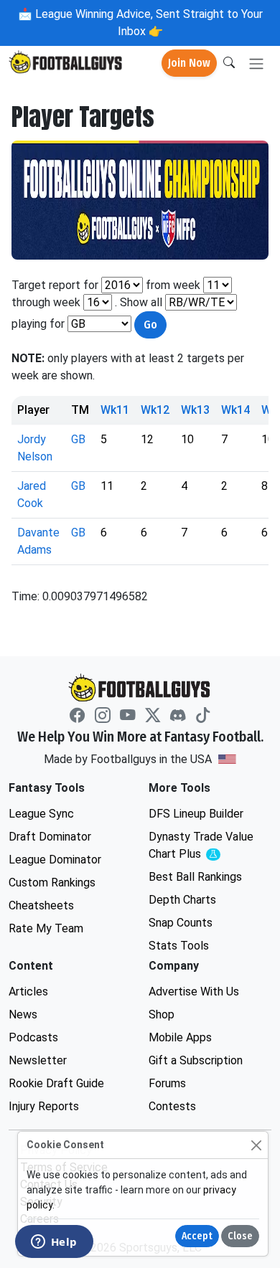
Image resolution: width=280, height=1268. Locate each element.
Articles (28, 991)
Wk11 (115, 410)
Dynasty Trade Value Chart (205, 846)
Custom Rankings (52, 882)
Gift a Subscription (196, 1060)
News (23, 1014)
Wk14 (235, 410)
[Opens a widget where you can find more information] (53, 1243)
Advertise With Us (194, 991)
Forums (167, 1083)
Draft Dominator (50, 836)
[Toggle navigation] (256, 63)
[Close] (255, 1145)
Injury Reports (44, 1106)
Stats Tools (179, 945)
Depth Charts (182, 900)
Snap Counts (181, 922)
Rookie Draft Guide (56, 1083)
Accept (197, 1236)
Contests (172, 1106)
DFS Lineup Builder (196, 813)
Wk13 (195, 410)
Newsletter (38, 1060)
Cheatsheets (41, 905)
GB (78, 439)
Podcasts (33, 1037)
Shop (161, 1014)
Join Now (189, 63)
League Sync (41, 813)
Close (240, 1236)
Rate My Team (46, 928)
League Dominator (55, 859)
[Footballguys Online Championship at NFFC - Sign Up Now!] (140, 200)
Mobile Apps (180, 1037)
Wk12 (155, 410)
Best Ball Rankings (195, 877)
